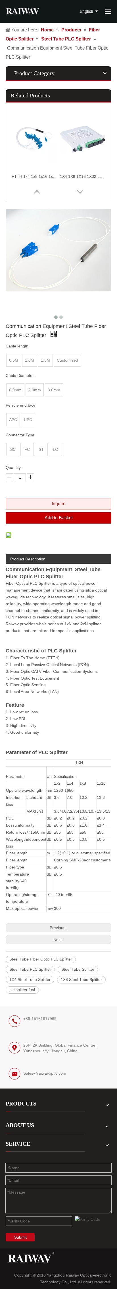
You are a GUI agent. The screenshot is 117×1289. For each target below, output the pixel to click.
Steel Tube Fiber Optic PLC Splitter (40, 959)
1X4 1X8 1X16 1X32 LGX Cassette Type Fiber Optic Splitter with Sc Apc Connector (82, 176)
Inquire (59, 503)
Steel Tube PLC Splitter (30, 969)
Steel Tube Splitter (77, 969)
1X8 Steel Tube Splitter (81, 979)
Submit (20, 1237)
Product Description (27, 559)
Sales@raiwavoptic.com (44, 1073)
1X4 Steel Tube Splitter (30, 979)
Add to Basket (59, 517)
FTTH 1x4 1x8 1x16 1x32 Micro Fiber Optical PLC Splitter (34, 176)
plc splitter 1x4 (22, 989)
